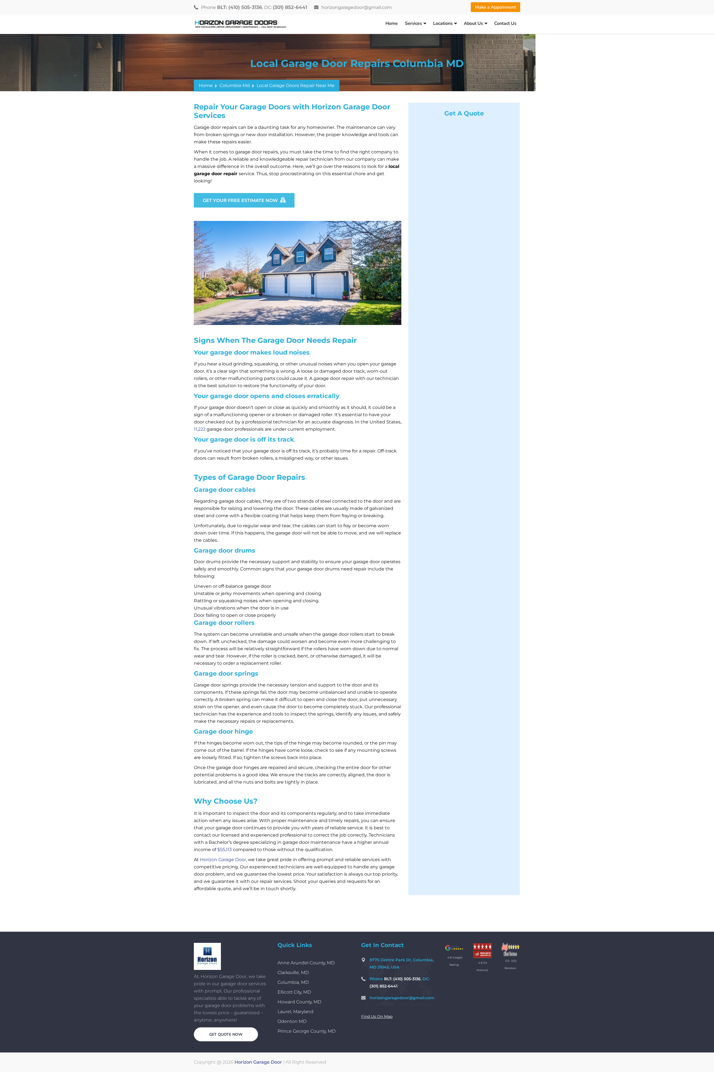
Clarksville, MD (293, 972)
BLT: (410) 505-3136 (239, 7)
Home (391, 23)
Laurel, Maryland (295, 1011)
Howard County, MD (299, 1001)
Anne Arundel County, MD (306, 962)
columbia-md (234, 85)
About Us (473, 23)
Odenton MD (292, 1021)
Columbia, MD (293, 982)
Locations (443, 23)
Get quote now (226, 1034)
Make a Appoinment (495, 7)
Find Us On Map (376, 1016)
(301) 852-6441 (290, 7)
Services (413, 23)
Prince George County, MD (307, 1031)
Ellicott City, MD (294, 992)
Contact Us (505, 23)
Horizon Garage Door (258, 1062)
